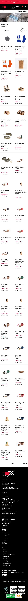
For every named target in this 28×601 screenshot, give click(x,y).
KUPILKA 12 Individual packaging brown (21, 192)
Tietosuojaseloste (6, 565)
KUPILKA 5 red (5, 190)
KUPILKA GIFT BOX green (20, 97)
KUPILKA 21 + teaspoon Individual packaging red (6, 427)
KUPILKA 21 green (20, 284)
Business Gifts (6, 556)
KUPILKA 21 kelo (5, 355)
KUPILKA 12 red (19, 215)
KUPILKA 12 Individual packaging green (7, 308)
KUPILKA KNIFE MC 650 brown (6, 144)
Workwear (5, 553)
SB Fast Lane (5, 551)
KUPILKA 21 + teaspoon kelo (6, 403)
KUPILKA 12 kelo (5, 215)
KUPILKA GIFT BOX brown (20, 120)
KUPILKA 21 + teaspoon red (20, 403)
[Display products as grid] (24, 30)
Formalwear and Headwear (8, 554)
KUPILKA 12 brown (6, 237)
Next (24, 463)
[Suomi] (17, 6)
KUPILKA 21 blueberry (18, 356)
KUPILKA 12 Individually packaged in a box (20, 261)
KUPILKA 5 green (19, 143)
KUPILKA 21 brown (6, 284)
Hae (20, 30)
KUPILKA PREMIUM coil (6, 97)
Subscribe (4, 575)
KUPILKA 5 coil (5, 259)
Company (5, 560)
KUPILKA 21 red (19, 331)
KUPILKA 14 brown (20, 379)
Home (4, 549)
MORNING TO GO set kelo (7, 167)
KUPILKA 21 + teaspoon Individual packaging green (6, 452)
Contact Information (7, 561)
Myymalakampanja (7, 563)
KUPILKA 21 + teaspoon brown (6, 332)
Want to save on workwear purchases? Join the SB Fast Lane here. (14, 2)
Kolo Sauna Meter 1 (6, 46)
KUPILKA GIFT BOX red (6, 120)
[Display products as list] (26, 30)
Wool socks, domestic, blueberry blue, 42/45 (20, 48)
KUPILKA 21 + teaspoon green (6, 379)
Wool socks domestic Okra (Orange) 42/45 (6, 73)
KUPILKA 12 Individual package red (20, 308)
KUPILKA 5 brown (19, 167)
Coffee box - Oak (19, 71)
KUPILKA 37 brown (20, 451)
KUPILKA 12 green (20, 237)
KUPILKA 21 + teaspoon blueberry (20, 426)
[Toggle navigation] (2, 11)
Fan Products (5, 558)
